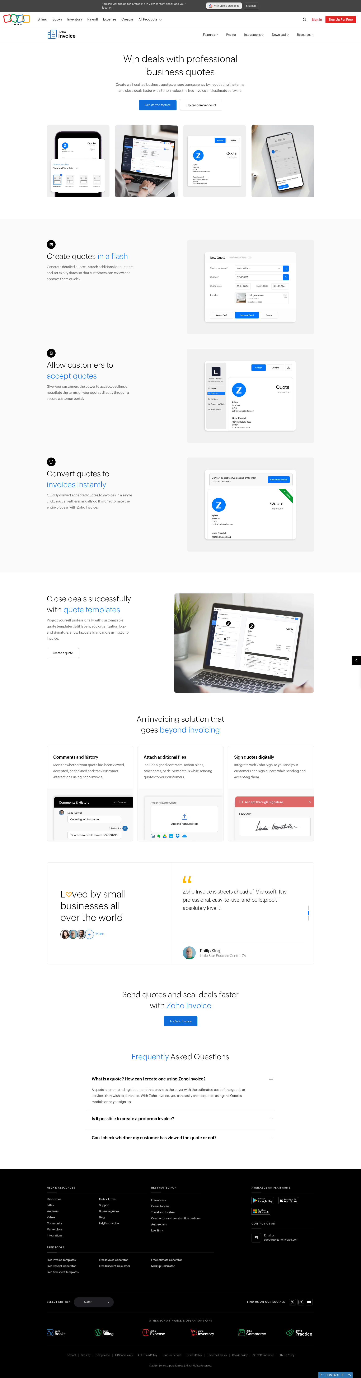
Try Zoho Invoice (181, 1021)
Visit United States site (226, 5)
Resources (304, 34)
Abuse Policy (287, 1355)
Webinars (52, 1211)
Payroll (92, 19)
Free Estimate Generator (166, 1260)
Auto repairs (159, 1224)
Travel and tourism (163, 1212)
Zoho (16, 19)
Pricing (231, 34)
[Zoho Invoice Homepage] (61, 34)
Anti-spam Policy (147, 1355)
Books (57, 19)
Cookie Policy (240, 1355)
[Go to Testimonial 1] (308, 907)
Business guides (109, 1211)
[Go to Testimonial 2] (308, 913)
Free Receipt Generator (61, 1266)
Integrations (252, 34)
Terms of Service (171, 1355)
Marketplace (54, 1229)
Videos (51, 1217)
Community (54, 1223)
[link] (127, 19)
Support (104, 1205)
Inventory (74, 19)
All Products (148, 19)
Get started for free (158, 105)
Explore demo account (201, 105)
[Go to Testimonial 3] (308, 918)
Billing (42, 19)
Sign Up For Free (340, 19)
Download (279, 34)
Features (209, 34)
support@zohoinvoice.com (281, 1239)
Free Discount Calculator (114, 1266)
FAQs (50, 1205)
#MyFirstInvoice (109, 1223)
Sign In (317, 19)
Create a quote (63, 653)
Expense (109, 19)
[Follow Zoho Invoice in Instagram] (300, 1302)
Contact (71, 1355)
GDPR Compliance (263, 1355)
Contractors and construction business (176, 1218)
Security (85, 1355)
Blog (102, 1217)
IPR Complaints (124, 1355)
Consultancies (160, 1206)
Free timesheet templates (63, 1272)
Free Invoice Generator (113, 1260)
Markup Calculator (163, 1266)
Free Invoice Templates (61, 1260)
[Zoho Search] (304, 19)
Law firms (157, 1230)
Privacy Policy (194, 1355)
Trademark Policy (217, 1355)
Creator (127, 19)
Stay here (251, 5)
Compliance (103, 1355)
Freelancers (158, 1200)
